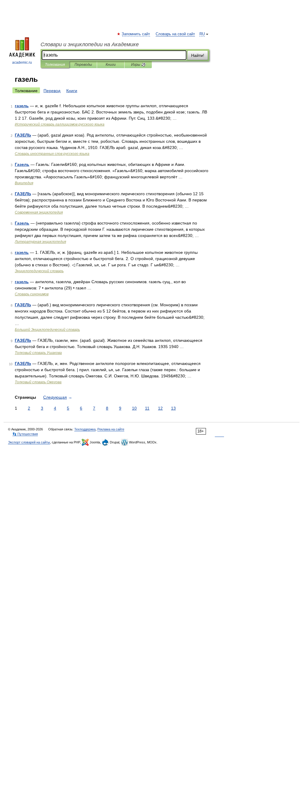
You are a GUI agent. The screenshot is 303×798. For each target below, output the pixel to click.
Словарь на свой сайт (175, 34)
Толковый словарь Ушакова (38, 353)
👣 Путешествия (25, 434)
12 (160, 408)
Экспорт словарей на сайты (29, 442)
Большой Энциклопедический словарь (47, 330)
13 (173, 408)
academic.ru (22, 62)
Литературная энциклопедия (40, 242)
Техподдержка (85, 429)
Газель (22, 164)
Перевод (51, 90)
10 (134, 408)
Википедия (24, 183)
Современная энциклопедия (39, 212)
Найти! (197, 55)
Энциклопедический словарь (39, 271)
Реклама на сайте (110, 429)
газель (22, 105)
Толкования (55, 65)
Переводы (83, 65)
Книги (111, 65)
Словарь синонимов (32, 294)
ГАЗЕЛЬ (23, 135)
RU (202, 34)
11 (147, 408)
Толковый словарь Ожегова (38, 382)
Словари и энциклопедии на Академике (90, 44)
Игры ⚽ (138, 65)
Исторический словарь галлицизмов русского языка (59, 124)
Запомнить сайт (136, 34)
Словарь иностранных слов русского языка (52, 154)
